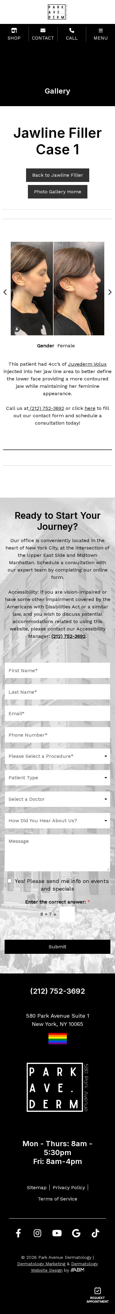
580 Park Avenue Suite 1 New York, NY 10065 (57, 1019)
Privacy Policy (69, 1187)
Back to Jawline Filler (57, 175)
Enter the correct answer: (57, 902)
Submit (57, 947)
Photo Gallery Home (57, 192)
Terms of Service (57, 1199)
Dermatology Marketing (41, 1263)
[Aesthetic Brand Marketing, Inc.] (77, 1270)
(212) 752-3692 (46, 408)
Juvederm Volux (87, 364)
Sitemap (37, 1187)
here (90, 408)
